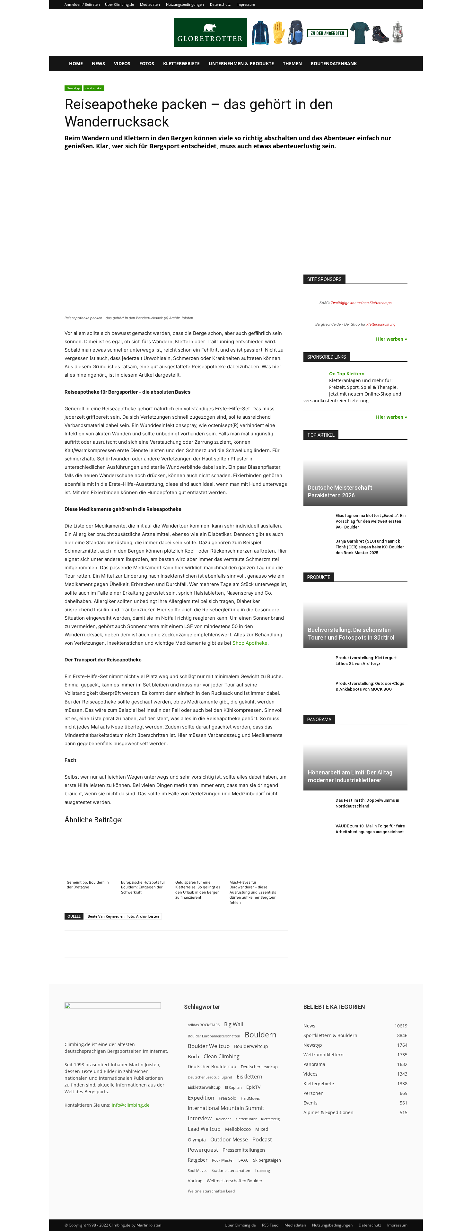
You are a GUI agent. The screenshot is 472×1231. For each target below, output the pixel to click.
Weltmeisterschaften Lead (211, 1190)
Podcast (262, 1139)
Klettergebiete (181, 63)
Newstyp (73, 88)
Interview (200, 1118)
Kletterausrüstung (381, 324)
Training (262, 1170)
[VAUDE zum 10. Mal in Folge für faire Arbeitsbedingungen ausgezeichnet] (316, 832)
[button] (399, 64)
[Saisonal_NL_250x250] (355, 219)
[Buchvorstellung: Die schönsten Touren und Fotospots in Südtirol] (355, 619)
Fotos (146, 63)
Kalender (223, 1118)
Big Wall (233, 1024)
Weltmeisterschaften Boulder (234, 1180)
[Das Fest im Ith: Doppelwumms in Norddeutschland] (316, 806)
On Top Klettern (346, 374)
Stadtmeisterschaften (231, 1170)
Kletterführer (246, 1119)
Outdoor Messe (229, 1139)
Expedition (201, 1097)
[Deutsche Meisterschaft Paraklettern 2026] (355, 477)
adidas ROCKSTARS (204, 1024)
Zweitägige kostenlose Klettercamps (361, 303)
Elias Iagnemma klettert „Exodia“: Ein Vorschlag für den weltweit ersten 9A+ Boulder (371, 521)
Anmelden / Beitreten (82, 4)
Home (76, 63)
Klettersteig (270, 1118)
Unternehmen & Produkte (241, 63)
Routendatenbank (334, 63)
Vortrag (195, 1180)
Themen (292, 63)
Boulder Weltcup (209, 1046)
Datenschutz (220, 4)
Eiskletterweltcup (204, 1087)
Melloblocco (238, 1129)
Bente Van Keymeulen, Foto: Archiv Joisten (123, 916)
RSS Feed (270, 1225)
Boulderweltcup (251, 1046)
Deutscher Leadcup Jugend (210, 1077)
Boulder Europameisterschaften (214, 1036)
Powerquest (203, 1149)
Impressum (246, 4)
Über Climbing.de (119, 4)
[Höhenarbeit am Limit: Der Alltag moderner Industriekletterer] (355, 761)
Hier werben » (391, 339)
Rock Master (223, 1160)
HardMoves (250, 1098)
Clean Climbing (222, 1056)
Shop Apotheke (249, 643)
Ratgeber (197, 1160)
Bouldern (260, 1034)
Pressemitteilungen (244, 1150)
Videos (122, 63)
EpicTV (253, 1087)
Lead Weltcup (204, 1129)
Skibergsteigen (267, 1160)
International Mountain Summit (226, 1108)
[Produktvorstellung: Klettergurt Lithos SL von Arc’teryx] (316, 664)
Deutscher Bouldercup (212, 1066)
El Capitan (233, 1087)
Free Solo (227, 1098)
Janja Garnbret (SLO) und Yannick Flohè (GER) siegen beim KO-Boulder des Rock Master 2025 (370, 547)
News (98, 63)
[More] (223, 944)
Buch (193, 1056)
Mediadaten (150, 4)
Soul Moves (197, 1170)
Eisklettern (249, 1076)
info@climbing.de (131, 1105)
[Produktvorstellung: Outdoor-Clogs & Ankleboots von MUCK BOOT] (316, 689)
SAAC (244, 1160)
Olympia (197, 1140)
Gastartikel (93, 88)
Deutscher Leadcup (259, 1066)
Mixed (261, 1129)
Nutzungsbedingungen (185, 4)
